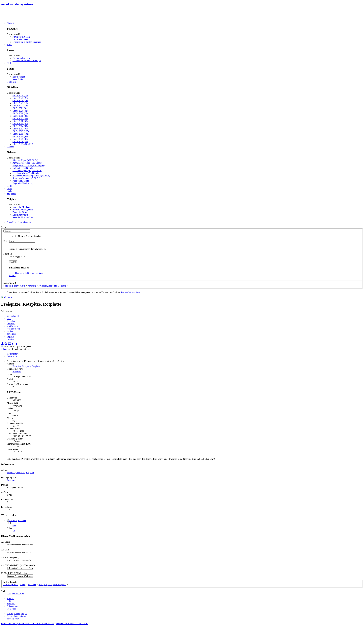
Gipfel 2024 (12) (20, 100)
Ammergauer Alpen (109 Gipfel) (27, 163)
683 (14, 525)
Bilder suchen (19, 77)
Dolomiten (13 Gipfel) (23, 168)
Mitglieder (11, 193)
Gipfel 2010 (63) (20, 136)
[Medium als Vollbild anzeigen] (6, 344)
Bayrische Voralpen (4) (23, 183)
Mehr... (12, 275)
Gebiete (10, 146)
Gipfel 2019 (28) (20, 113)
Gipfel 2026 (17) (20, 95)
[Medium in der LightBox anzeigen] (9, 344)
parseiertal (11, 334)
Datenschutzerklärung (16, 616)
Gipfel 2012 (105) (21, 131)
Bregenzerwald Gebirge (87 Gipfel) (29, 165)
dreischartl (11, 321)
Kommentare (12, 354)
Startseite (11, 23)
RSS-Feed (11, 609)
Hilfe (9, 601)
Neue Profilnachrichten (23, 217)
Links (9, 188)
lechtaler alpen (13, 329)
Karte (9, 186)
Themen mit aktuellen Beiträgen (27, 42)
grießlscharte (12, 326)
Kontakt (10, 598)
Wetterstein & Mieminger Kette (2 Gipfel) (31, 175)
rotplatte (10, 336)
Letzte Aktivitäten (20, 39)
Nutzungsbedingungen (17, 613)
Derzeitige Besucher (22, 212)
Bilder (9, 63)
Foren (9, 44)
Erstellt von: (8, 241)
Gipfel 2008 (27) (20, 141)
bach (9, 318)
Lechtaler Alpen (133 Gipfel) (26, 173)
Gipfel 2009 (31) (20, 139)
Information (12, 356)
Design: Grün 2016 (15, 593)
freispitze (11, 323)
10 (14, 531)
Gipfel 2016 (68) (20, 121)
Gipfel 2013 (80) (20, 128)
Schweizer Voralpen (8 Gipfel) (26, 178)
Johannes (5, 349)
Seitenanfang (12, 606)
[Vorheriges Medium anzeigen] (13, 344)
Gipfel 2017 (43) (20, 118)
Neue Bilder (18, 79)
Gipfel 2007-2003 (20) (23, 144)
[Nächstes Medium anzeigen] (16, 344)
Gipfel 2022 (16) (20, 105)
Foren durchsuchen (21, 37)
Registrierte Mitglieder (23, 209)
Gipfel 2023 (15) (20, 103)
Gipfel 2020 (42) (20, 111)
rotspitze (10, 339)
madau (10, 331)
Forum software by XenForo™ (27, 623)
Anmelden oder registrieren (17, 4)
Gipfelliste (11, 82)
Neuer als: (8, 254)
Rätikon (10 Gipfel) (21, 181)
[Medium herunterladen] (2, 344)
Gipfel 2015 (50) (20, 123)
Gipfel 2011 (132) (21, 134)
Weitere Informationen (131, 292)
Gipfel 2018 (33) (20, 116)
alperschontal (13, 316)
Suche (9, 191)
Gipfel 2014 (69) (20, 126)
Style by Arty (13, 618)
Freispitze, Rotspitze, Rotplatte (26, 366)
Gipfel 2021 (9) (19, 108)
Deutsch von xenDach (72, 623)
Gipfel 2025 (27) (20, 98)
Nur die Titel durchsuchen (30, 236)
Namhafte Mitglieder (22, 207)
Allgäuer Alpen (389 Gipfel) (25, 160)
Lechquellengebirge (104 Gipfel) (27, 170)
